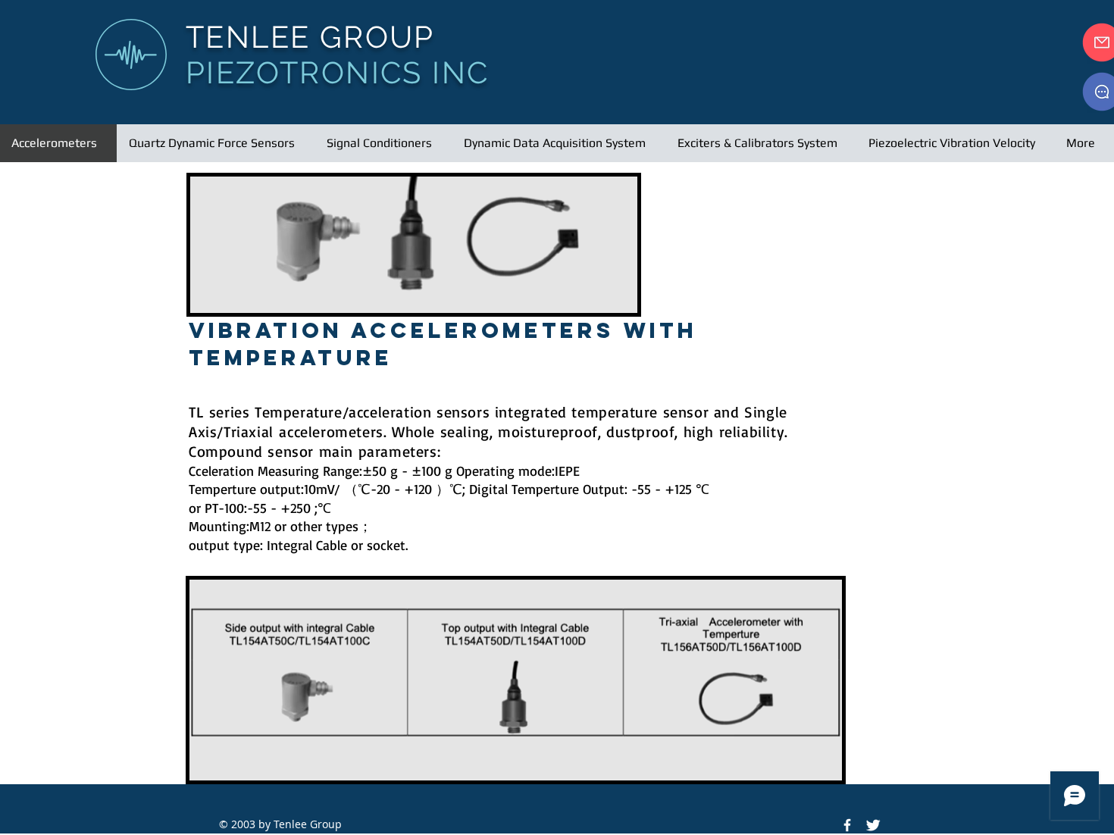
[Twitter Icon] (873, 825)
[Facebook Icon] (847, 825)
